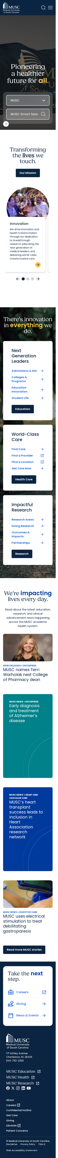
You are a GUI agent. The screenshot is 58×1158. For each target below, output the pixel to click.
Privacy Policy (28, 1144)
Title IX (41, 1144)
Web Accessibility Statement (21, 1150)
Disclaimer (11, 1144)
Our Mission (27, 173)
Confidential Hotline (18, 1110)
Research (22, 554)
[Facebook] (8, 1088)
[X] (13, 1088)
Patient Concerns (17, 1130)
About (10, 1100)
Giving (10, 1120)
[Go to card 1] (23, 278)
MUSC (15, 100)
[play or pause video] (6, 124)
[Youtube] (29, 1088)
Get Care (12, 1115)
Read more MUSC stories (24, 950)
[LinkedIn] (23, 1088)
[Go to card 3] (32, 278)
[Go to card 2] (27, 278)
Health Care (23, 479)
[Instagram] (18, 1088)
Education (22, 409)
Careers (13, 1105)
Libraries (13, 1125)
